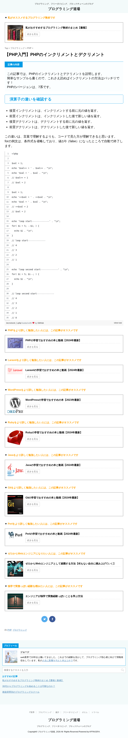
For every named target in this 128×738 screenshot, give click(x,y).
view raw (118, 323)
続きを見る (32, 34)
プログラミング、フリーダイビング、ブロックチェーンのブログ (64, 726)
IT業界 (31, 712)
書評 (57, 712)
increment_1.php (14, 323)
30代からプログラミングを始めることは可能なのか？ (28, 686)
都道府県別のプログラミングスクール (20, 692)
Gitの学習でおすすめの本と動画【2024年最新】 (52, 497)
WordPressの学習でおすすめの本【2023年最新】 (53, 400)
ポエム (85, 712)
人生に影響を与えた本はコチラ (57, 660)
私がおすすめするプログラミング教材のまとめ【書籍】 (56, 27)
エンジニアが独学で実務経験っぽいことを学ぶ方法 (54, 596)
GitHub (41, 323)
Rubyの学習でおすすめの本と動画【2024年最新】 (53, 432)
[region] (64, 235)
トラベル (95, 712)
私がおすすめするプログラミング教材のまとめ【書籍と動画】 (33, 680)
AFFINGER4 (94, 732)
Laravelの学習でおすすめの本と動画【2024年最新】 (55, 370)
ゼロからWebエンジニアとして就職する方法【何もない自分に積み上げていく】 (70, 563)
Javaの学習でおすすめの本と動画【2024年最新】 (53, 465)
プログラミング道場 (64, 9)
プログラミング (20, 630)
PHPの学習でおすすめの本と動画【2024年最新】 (53, 340)
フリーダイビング (70, 712)
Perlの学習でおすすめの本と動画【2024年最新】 (53, 533)
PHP (9, 630)
